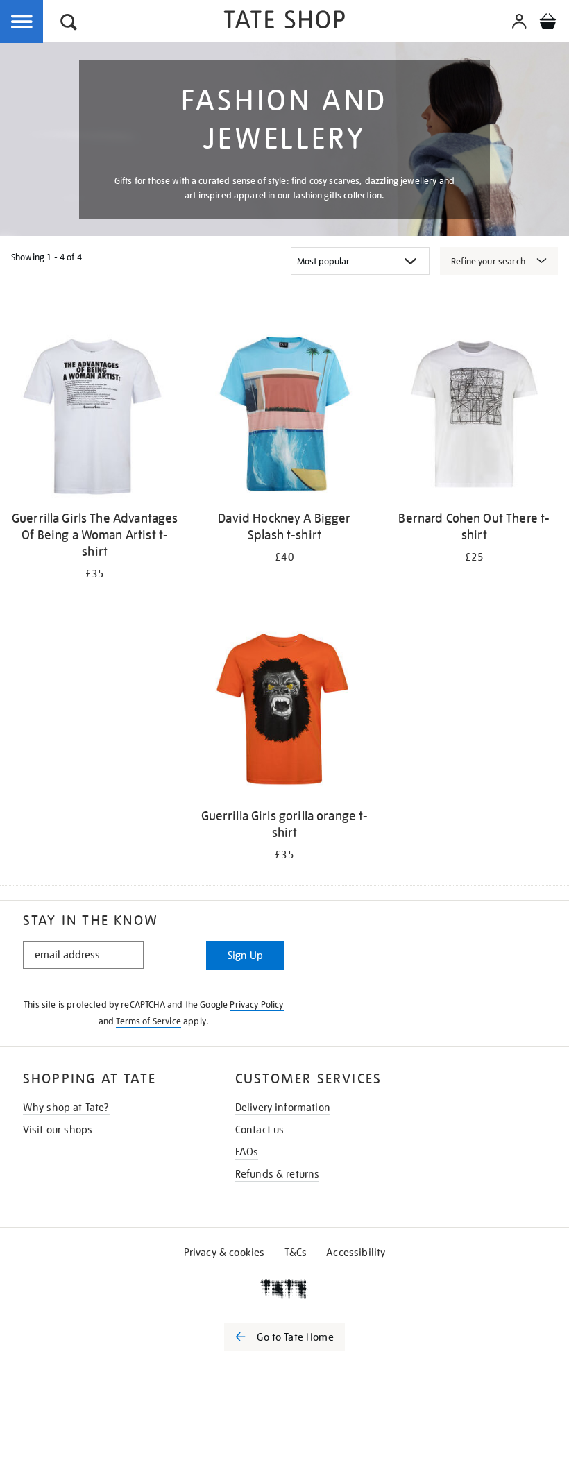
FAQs (247, 1152)
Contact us (259, 1130)
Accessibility (355, 1253)
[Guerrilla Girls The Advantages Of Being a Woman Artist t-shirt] (94, 416)
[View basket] (547, 23)
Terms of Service (148, 1021)
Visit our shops (57, 1130)
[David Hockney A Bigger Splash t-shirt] (284, 416)
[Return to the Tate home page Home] (284, 21)
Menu (22, 22)
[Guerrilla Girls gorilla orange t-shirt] (284, 713)
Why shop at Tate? (66, 1107)
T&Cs (295, 1253)
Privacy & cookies (224, 1253)
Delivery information (282, 1107)
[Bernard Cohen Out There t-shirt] (474, 416)
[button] (69, 24)
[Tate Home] (284, 1288)
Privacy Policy (256, 1004)
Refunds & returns (277, 1174)
